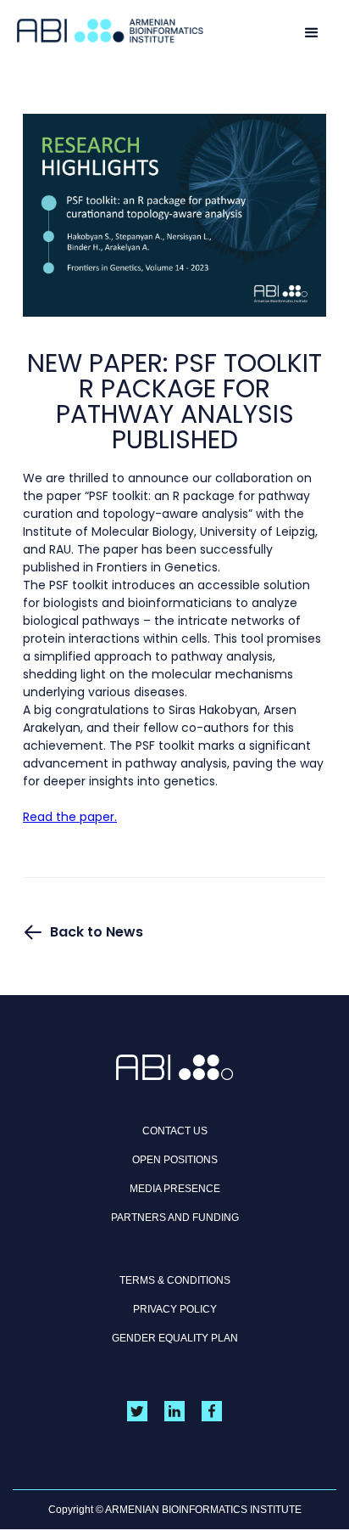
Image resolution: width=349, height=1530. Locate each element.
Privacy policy (175, 1309)
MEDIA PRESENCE (175, 1189)
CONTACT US (175, 1131)
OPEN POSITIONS (175, 1160)
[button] (311, 31)
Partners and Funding (175, 1217)
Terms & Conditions (174, 1280)
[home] (110, 31)
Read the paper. (70, 816)
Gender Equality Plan (175, 1338)
